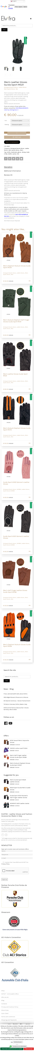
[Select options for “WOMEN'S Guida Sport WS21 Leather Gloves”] (30, 551)
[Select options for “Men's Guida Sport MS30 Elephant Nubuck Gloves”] (30, 281)
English (14, 1)
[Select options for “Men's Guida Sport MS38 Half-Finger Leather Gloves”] (30, 606)
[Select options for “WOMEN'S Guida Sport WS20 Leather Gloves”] (30, 497)
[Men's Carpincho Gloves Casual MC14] (10, 75)
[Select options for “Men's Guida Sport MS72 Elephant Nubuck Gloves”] (30, 443)
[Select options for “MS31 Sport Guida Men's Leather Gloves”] (30, 389)
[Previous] (5, 49)
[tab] (17, 167)
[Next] (29, 49)
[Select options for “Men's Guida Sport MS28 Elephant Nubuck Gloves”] (30, 660)
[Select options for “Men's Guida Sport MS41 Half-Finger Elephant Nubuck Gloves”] (30, 335)
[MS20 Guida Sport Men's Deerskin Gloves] (6, 75)
